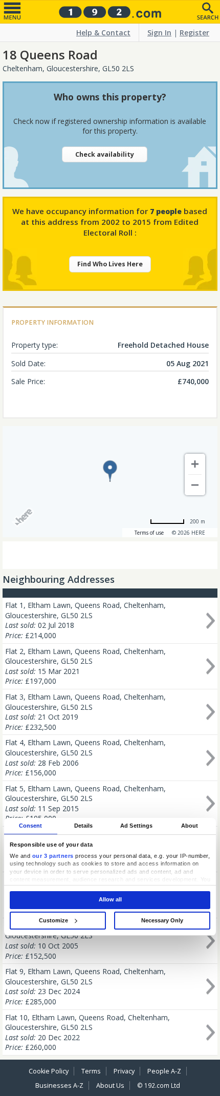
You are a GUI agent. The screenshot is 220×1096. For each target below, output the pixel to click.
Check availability (104, 154)
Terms (91, 1071)
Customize (53, 920)
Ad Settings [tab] (136, 826)
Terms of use (149, 532)
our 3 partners (53, 856)
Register (194, 32)
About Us (110, 1085)
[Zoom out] (195, 485)
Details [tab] (83, 826)
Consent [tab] (30, 826)
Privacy (124, 1071)
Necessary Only (162, 920)
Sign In (159, 32)
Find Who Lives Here (110, 264)
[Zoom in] (195, 464)
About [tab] (190, 826)
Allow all (110, 900)
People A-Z (164, 1071)
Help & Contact (103, 32)
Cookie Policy (49, 1071)
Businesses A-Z (59, 1085)
